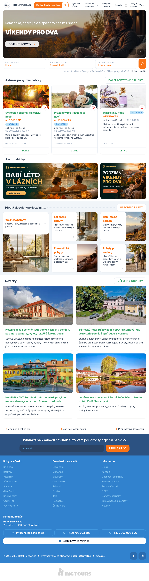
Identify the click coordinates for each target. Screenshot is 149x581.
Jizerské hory (10, 505)
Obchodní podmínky (112, 476)
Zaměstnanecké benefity (114, 500)
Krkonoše (8, 466)
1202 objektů (97, 71)
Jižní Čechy (9, 491)
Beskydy (7, 471)
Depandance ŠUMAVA (63, 143)
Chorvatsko (59, 481)
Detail (25, 151)
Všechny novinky (130, 280)
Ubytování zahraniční (89, 5)
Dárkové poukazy (111, 495)
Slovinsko (58, 476)
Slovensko (58, 466)
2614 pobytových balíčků (117, 71)
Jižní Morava (10, 481)
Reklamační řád (110, 486)
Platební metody (110, 481)
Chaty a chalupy (133, 5)
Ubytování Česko (75, 5)
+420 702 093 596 (125, 532)
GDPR (105, 491)
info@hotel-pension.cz (30, 532)
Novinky (106, 505)
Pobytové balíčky (106, 5)
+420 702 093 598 (79, 532)
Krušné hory (10, 495)
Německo (58, 500)
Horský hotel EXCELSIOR (15, 143)
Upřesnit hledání (139, 71)
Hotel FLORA (108, 143)
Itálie (55, 495)
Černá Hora (59, 505)
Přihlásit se (117, 448)
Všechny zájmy (131, 207)
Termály (118, 5)
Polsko (56, 491)
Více (141, 5)
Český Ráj (8, 500)
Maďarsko (58, 471)
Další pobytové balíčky (125, 80)
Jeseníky (8, 476)
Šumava (7, 486)
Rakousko (58, 486)
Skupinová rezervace (76, 540)
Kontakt (106, 471)
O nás (105, 466)
